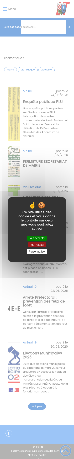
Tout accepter (37, 238)
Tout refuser (37, 244)
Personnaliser (37, 251)
